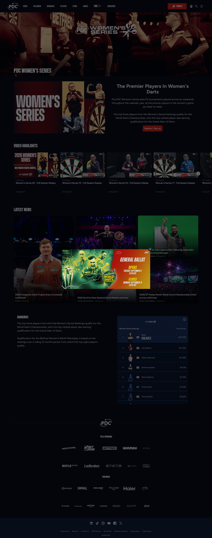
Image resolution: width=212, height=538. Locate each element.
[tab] (150, 249)
